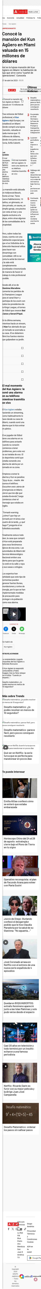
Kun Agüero (12, 24)
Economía (10, 18)
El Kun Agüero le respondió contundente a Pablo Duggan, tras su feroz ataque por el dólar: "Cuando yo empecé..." (13, 673)
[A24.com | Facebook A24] (9, 1229)
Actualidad (20, 18)
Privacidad (31, 1231)
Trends (4, 24)
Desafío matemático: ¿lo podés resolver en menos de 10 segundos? (13, 684)
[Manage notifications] (35, 1279)
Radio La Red (33, 12)
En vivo (21, 12)
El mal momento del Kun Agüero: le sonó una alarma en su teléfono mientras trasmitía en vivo (6, 170)
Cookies (30, 1242)
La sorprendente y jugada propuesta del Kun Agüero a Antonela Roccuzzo (13, 661)
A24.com (20, 1222)
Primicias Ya (30, 18)
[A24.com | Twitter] (13, 1229)
